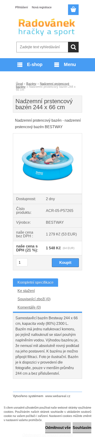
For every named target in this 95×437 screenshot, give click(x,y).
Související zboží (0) (34, 299)
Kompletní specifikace (35, 282)
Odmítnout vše (58, 428)
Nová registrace (42, 7)
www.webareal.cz (57, 396)
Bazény (31, 83)
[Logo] (47, 27)
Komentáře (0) (29, 307)
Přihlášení (21, 7)
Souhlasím (82, 428)
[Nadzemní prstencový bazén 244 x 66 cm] (47, 135)
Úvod (19, 83)
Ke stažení (26, 291)
